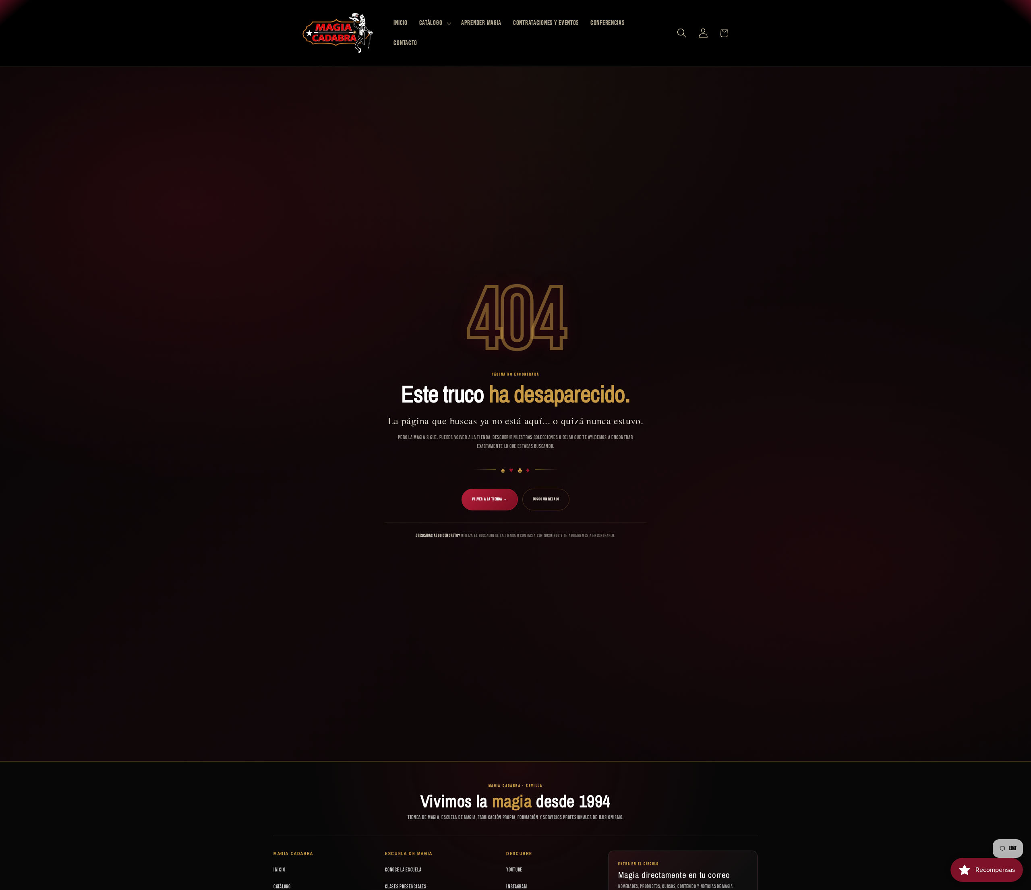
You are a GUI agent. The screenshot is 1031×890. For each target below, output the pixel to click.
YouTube (514, 870)
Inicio (279, 870)
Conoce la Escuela (403, 870)
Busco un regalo (546, 499)
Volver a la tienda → (489, 499)
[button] (434, 23)
